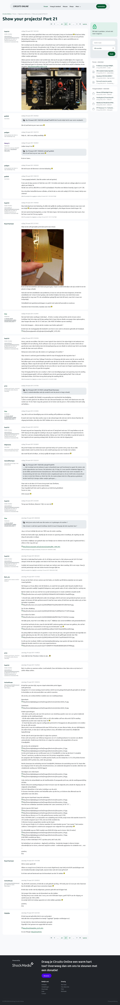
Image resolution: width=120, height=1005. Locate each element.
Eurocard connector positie (104, 81)
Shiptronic (7, 445)
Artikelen (44, 984)
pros (5, 386)
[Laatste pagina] (80, 24)
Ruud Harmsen (9, 224)
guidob (6, 116)
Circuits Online (7, 14)
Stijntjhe (7, 913)
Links (43, 991)
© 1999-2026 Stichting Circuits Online (13, 1001)
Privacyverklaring (112, 1001)
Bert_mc (7, 577)
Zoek (111, 54)
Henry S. (7, 143)
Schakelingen (45, 987)
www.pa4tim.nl (8, 36)
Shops (72, 6)
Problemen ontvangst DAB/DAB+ (105, 66)
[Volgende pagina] (76, 24)
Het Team (63, 984)
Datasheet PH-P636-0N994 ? (104, 76)
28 (62, 24)
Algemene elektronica (24, 14)
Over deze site (65, 987)
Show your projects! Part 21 (40, 14)
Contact (44, 993)
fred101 (6, 31)
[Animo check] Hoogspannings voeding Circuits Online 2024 (10, 320)
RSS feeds (63, 991)
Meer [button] (77, 6)
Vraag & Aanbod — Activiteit (100, 88)
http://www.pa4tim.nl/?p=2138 (37, 66)
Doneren (46, 976)
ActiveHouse (8, 682)
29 (66, 24)
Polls (62, 989)
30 (69, 24)
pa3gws (6, 132)
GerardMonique (9, 461)
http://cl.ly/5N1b (36, 932)
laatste (85, 24)
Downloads (45, 989)
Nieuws (65, 6)
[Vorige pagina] (54, 24)
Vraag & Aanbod (55, 6)
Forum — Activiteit (97, 62)
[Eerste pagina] (51, 24)
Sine (5, 314)
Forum (46, 6)
